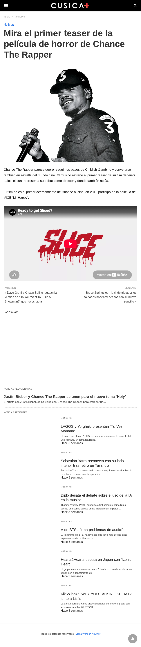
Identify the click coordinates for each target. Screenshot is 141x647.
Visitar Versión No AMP (88, 633)
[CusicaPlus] (70, 5)
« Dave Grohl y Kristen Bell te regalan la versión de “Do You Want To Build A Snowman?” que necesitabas (31, 297)
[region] (70, 352)
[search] (135, 5)
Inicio (7, 17)
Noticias (20, 17)
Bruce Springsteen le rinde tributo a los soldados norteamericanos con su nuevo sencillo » (110, 297)
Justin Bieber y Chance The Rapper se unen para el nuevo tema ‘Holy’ (65, 397)
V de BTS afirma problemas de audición (93, 530)
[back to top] (132, 638)
